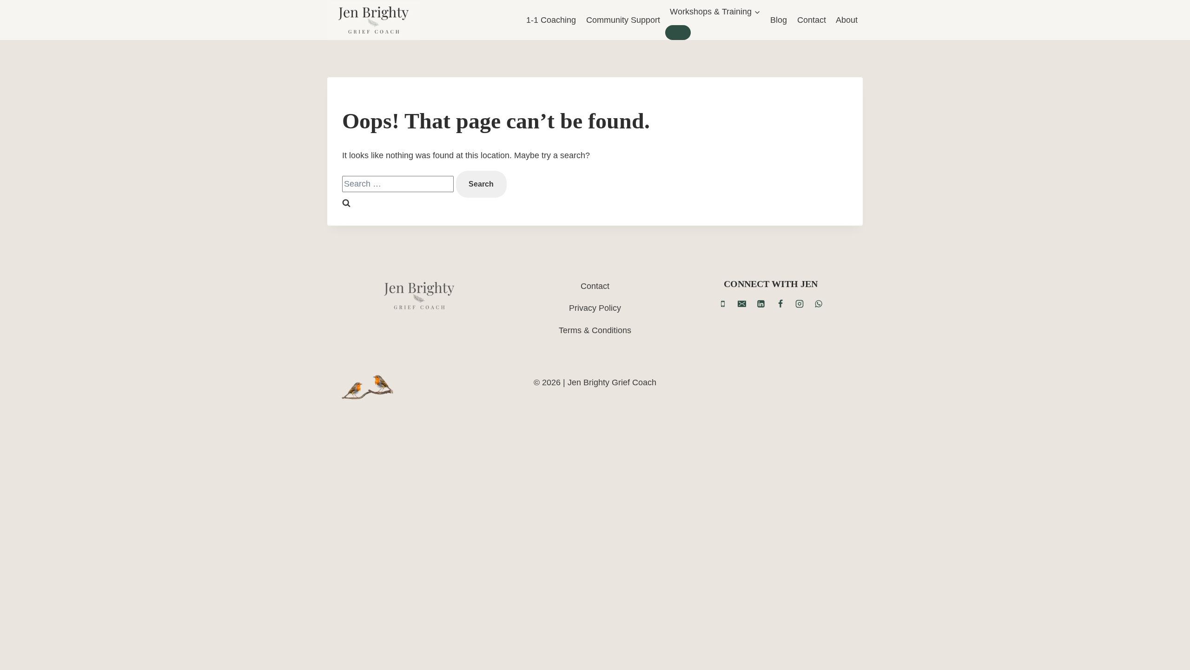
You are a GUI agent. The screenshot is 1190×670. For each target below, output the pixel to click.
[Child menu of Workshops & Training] (678, 32)
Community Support (623, 20)
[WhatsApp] (818, 303)
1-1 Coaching (551, 20)
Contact (811, 20)
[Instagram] (799, 303)
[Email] (742, 303)
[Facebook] (780, 303)
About (847, 20)
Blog (778, 20)
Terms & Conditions (595, 330)
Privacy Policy (595, 308)
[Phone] (722, 303)
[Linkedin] (761, 303)
